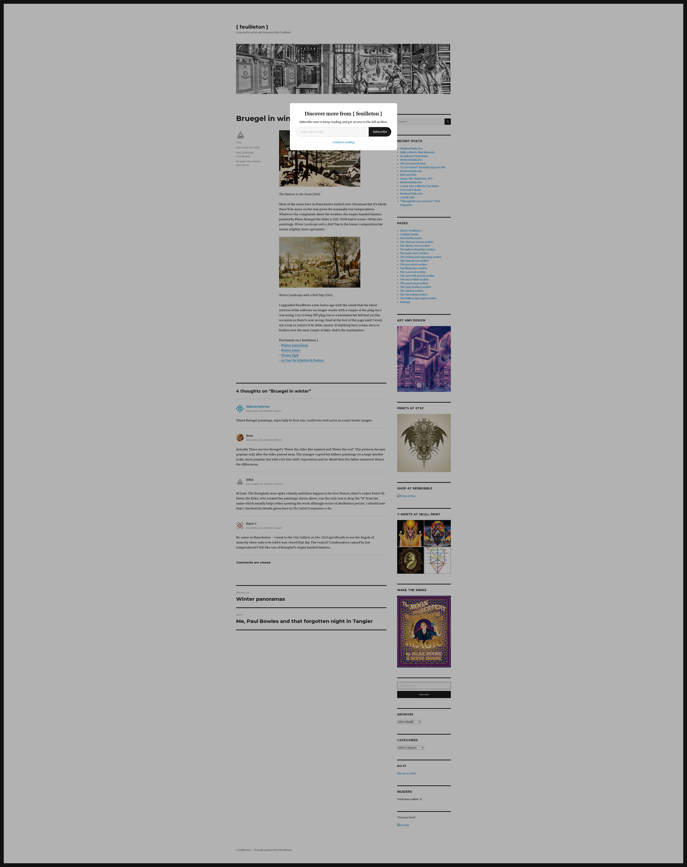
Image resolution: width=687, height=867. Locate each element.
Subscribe (380, 131)
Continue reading (343, 142)
